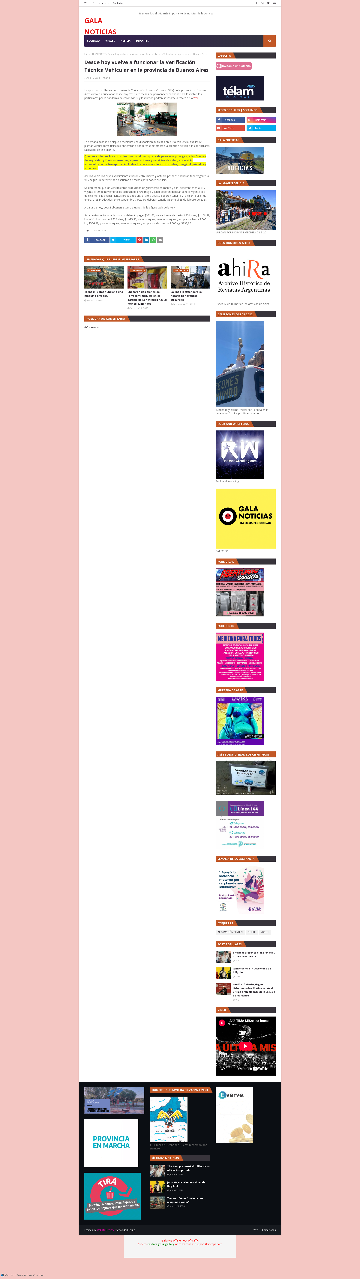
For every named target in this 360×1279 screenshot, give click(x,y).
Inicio (87, 54)
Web (86, 3)
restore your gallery (160, 1244)
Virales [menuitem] (110, 40)
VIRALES (265, 932)
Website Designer (106, 1230)
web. (196, 98)
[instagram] (262, 3)
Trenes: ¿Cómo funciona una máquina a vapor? (103, 294)
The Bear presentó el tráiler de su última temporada (254, 954)
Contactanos (269, 1230)
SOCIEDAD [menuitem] (93, 40)
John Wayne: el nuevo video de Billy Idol (252, 970)
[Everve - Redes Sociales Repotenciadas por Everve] (234, 1142)
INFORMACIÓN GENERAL (230, 932)
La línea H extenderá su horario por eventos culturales (186, 295)
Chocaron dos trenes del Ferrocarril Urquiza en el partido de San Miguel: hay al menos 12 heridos (147, 297)
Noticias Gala (94, 78)
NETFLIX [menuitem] (125, 40)
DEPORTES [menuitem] (142, 40)
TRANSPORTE (99, 54)
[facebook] (256, 3)
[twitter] (268, 3)
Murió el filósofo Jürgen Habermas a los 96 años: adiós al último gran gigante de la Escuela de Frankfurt (254, 990)
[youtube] (230, 128)
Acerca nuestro (101, 3)
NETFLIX (252, 932)
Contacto (118, 3)
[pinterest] (274, 3)
